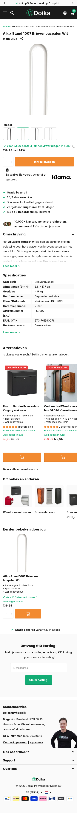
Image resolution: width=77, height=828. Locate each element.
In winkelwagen (44, 161)
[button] (4, 3)
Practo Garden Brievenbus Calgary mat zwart (21, 408)
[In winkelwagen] (22, 457)
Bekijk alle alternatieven (19, 469)
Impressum (36, 742)
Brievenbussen (20, 26)
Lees (10, 265)
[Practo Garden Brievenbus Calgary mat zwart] (22, 383)
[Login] (65, 12)
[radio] (9, 133)
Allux (14, 38)
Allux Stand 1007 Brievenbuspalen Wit (20, 578)
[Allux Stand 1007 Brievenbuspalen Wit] (22, 553)
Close (38, 752)
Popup (73, 145)
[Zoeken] (12, 13)
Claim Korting (38, 679)
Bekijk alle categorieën (5, 13)
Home (6, 26)
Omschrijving (14, 234)
